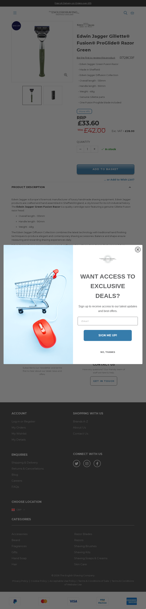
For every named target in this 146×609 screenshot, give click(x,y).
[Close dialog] (138, 249)
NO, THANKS (107, 352)
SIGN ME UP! (107, 335)
